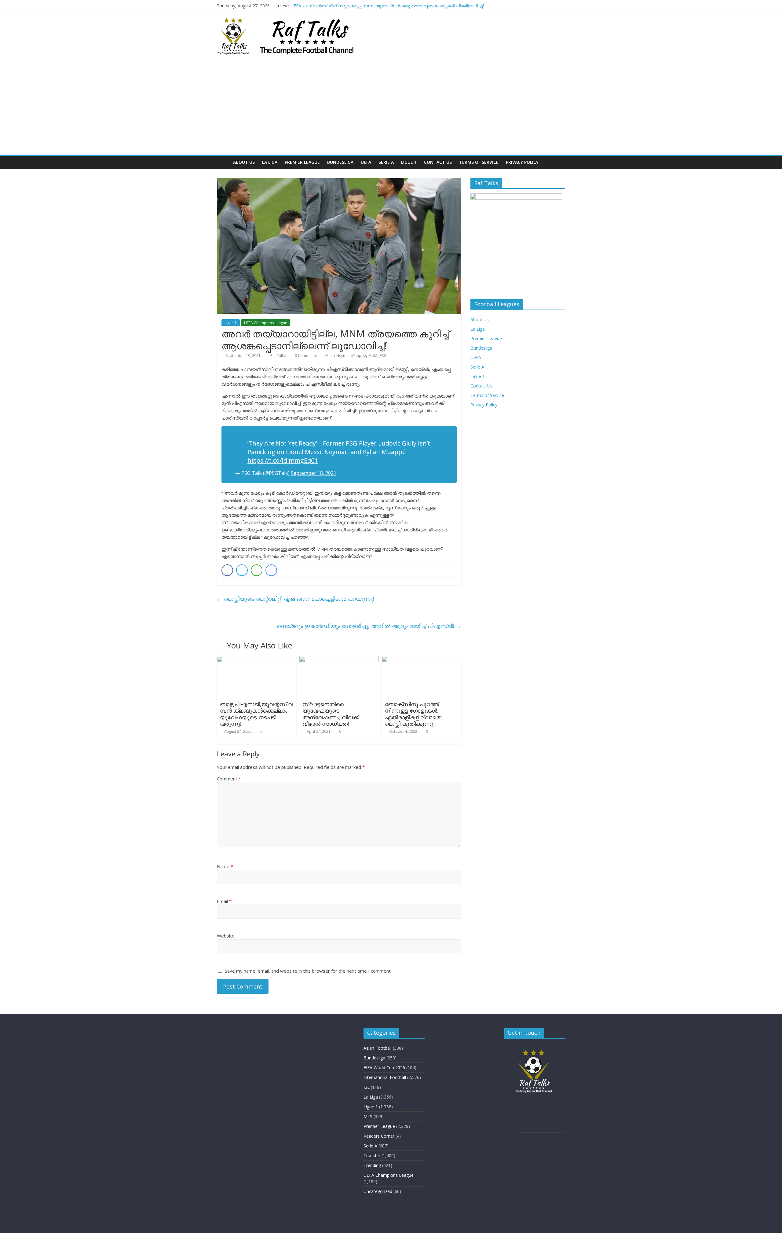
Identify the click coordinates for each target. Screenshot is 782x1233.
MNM (372, 355)
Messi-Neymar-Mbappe (345, 355)
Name (225, 866)
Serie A (386, 162)
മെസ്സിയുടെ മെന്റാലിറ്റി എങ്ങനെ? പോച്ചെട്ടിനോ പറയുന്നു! (295, 598)
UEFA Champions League (265, 322)
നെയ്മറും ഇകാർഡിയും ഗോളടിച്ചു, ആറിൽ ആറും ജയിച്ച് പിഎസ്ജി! (369, 625)
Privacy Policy (522, 162)
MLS (368, 1116)
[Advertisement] (391, 109)
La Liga (269, 162)
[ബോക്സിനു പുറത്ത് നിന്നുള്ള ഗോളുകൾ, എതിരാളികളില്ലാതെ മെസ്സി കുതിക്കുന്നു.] (421, 659)
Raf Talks (278, 355)
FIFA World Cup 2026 (384, 1067)
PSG (383, 355)
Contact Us (438, 162)
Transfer (372, 1155)
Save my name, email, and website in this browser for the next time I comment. (308, 971)
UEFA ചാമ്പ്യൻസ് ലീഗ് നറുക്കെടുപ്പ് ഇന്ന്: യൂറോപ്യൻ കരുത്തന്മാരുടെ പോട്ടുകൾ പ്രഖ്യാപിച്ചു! (387, 6)
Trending (372, 1165)
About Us (244, 162)
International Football (385, 1077)
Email (224, 901)
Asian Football (378, 1048)
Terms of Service (479, 162)
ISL (367, 1087)
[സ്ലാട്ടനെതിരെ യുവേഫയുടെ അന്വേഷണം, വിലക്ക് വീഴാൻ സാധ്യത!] (339, 659)
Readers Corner (379, 1136)
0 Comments (305, 355)
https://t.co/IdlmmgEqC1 (282, 460)
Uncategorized (378, 1191)
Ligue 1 (409, 162)
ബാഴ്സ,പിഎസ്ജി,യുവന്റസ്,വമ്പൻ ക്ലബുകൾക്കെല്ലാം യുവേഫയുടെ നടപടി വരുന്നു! (256, 714)
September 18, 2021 (313, 473)
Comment (229, 779)
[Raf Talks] (223, 162)
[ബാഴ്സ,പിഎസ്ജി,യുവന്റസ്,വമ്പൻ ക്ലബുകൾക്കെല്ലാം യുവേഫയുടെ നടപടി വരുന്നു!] (256, 659)
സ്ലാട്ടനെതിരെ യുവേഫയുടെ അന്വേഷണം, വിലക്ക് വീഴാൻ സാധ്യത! (330, 714)
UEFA (366, 162)
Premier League (302, 162)
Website (226, 936)
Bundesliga (340, 162)
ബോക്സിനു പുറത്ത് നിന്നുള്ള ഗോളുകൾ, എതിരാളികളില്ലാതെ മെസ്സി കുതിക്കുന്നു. (413, 714)
